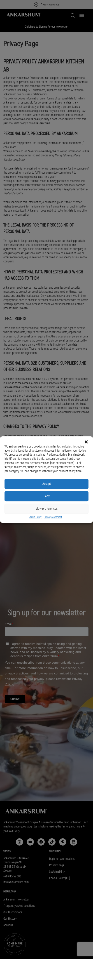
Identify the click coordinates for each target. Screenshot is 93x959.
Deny (47, 496)
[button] (86, 442)
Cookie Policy (35, 516)
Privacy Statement (53, 516)
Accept (46, 484)
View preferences (47, 509)
